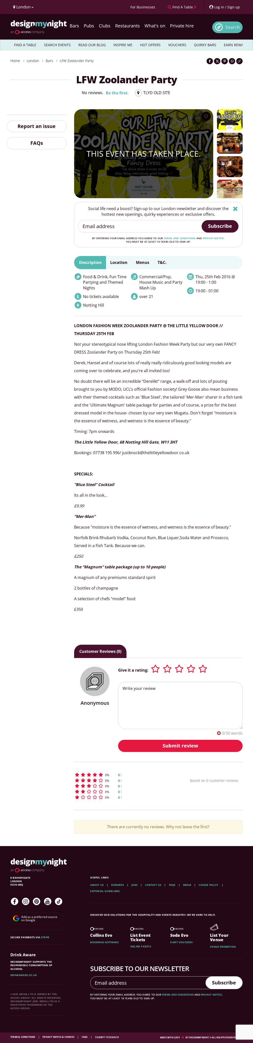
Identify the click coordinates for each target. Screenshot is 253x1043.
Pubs (89, 26)
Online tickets (140, 946)
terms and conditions (180, 238)
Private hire (182, 26)
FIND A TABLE (25, 45)
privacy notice (213, 238)
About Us (97, 885)
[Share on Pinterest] (224, 61)
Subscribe (220, 226)
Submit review (180, 745)
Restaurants (127, 26)
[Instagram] (25, 901)
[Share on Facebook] (210, 61)
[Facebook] (14, 901)
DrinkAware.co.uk (23, 975)
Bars (74, 26)
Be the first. (117, 93)
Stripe (45, 937)
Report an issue (37, 126)
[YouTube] (47, 901)
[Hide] (235, 208)
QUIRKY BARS (205, 45)
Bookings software (104, 942)
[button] (121, 775)
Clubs (104, 26)
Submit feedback (107, 1037)
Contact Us (153, 885)
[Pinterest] (36, 901)
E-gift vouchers (181, 942)
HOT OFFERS (150, 45)
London (33, 60)
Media (187, 885)
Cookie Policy (209, 885)
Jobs (134, 885)
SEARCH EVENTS (57, 45)
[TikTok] (58, 901)
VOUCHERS (177, 45)
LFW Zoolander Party (77, 60)
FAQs (36, 143)
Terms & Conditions (23, 1037)
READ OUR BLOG (92, 45)
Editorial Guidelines (105, 891)
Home (15, 60)
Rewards (117, 885)
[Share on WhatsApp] (232, 61)
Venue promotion (223, 946)
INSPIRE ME (122, 45)
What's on (155, 26)
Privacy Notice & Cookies (58, 1037)
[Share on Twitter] (217, 61)
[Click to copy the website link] (239, 61)
